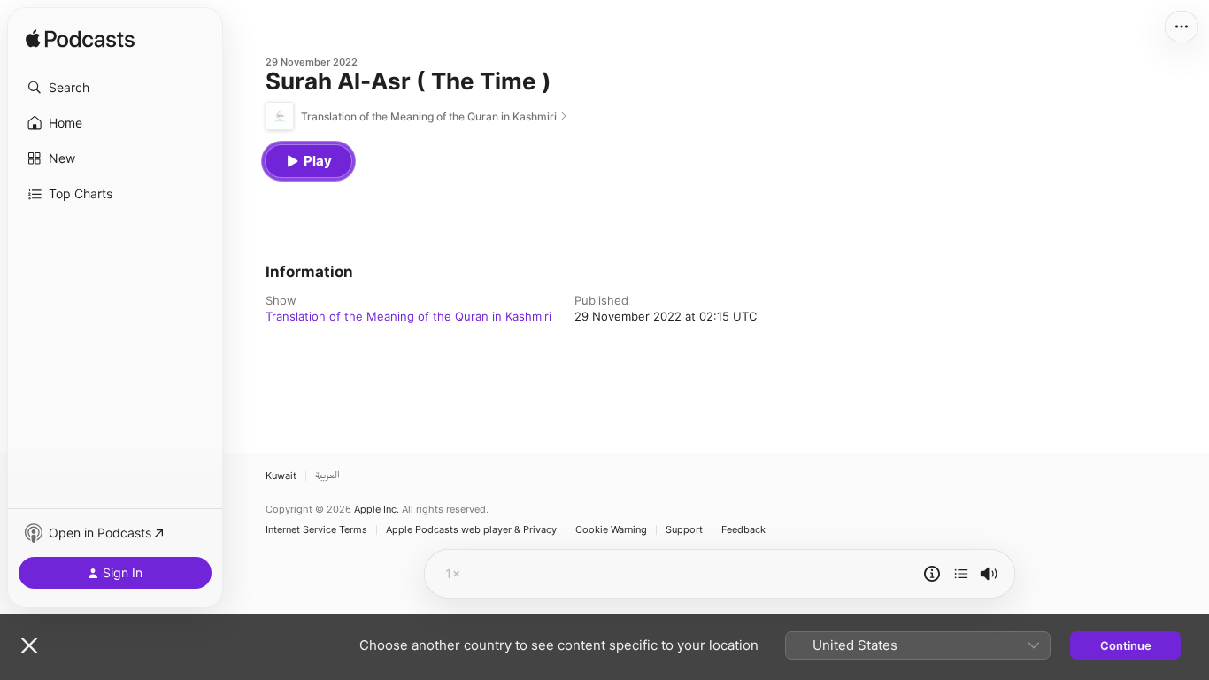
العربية (327, 476)
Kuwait (281, 476)
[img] (80, 40)
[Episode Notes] (932, 573)
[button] (115, 88)
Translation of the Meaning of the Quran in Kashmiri (408, 316)
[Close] (29, 645)
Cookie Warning (611, 530)
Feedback (743, 530)
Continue (1125, 645)
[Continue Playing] (961, 573)
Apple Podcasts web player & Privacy (471, 530)
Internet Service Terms (316, 530)
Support (684, 530)
